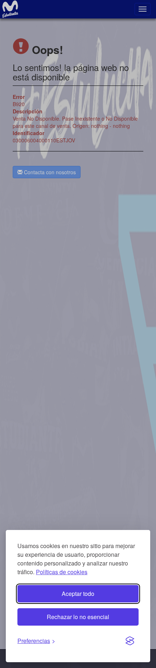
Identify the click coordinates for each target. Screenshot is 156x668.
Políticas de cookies (61, 572)
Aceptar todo (78, 593)
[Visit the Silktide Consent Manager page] (130, 641)
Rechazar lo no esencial (78, 617)
